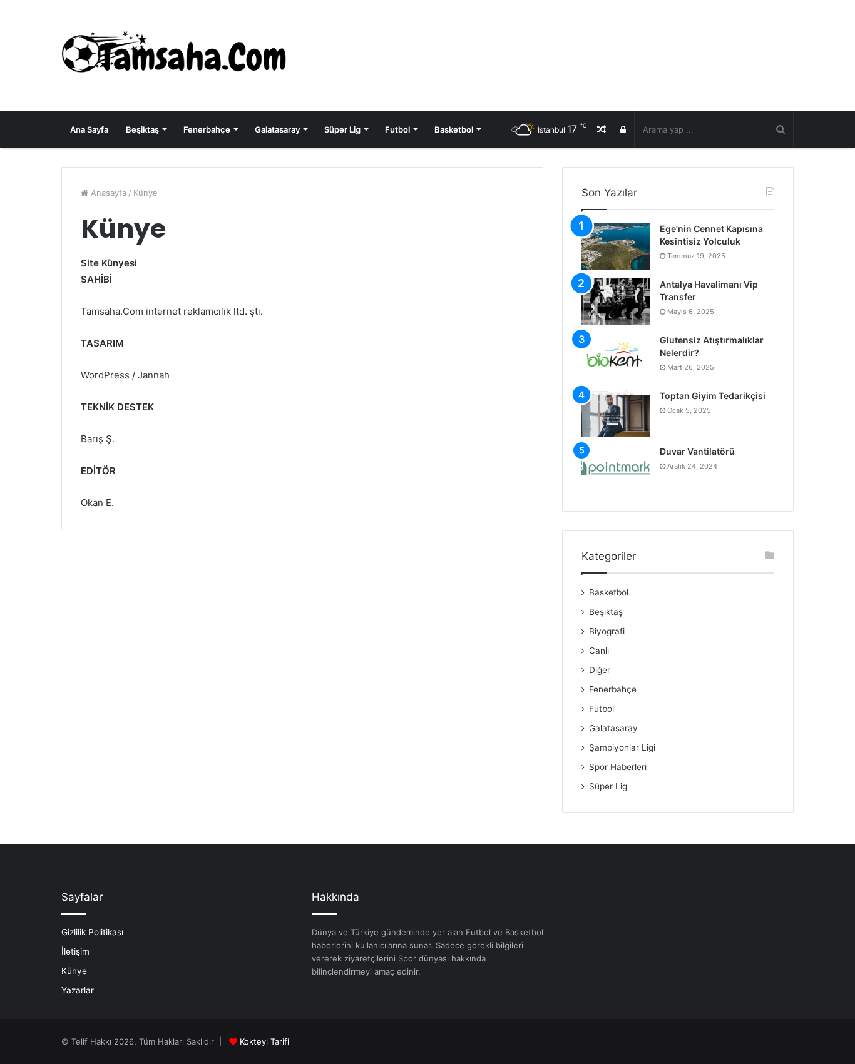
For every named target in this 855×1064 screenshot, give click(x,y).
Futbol (397, 129)
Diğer (599, 670)
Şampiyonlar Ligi (622, 747)
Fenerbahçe (206, 129)
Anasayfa (107, 193)
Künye (74, 971)
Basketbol (453, 129)
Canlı (599, 651)
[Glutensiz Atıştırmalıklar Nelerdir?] (615, 357)
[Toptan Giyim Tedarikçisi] (615, 413)
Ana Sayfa (89, 129)
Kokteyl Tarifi (264, 1041)
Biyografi (607, 631)
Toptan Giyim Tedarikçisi (712, 395)
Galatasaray (277, 129)
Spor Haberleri (618, 767)
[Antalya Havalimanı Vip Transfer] (615, 301)
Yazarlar (77, 990)
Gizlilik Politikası (92, 932)
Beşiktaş (142, 129)
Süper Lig (342, 129)
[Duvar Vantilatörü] (615, 468)
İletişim (75, 951)
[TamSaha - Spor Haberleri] (177, 55)
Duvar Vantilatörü (697, 451)
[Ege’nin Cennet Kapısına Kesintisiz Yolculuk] (615, 246)
